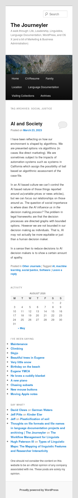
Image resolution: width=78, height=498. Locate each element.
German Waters (42, 410)
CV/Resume (32, 78)
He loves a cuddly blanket (28, 376)
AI (53, 266)
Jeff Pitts (16, 414)
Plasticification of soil (34, 419)
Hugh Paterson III (22, 441)
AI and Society (26, 123)
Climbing (17, 348)
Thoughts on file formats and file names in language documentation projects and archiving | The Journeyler (38, 427)
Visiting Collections (23, 95)
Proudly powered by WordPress (39, 490)
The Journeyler (29, 24)
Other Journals (31, 266)
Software (44, 270)
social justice (30, 270)
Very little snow (21, 362)
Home (15, 78)
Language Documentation (43, 87)
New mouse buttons (24, 389)
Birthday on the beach (25, 366)
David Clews (19, 410)
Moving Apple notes (24, 394)
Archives (46, 95)
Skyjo (14, 353)
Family (50, 78)
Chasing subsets (22, 385)
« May (21, 328)
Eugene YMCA (20, 371)
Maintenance (19, 344)
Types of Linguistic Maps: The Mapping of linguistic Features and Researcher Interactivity (38, 446)
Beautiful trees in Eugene (27, 357)
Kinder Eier (34, 414)
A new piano (19, 380)
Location (17, 87)
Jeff (13, 419)
